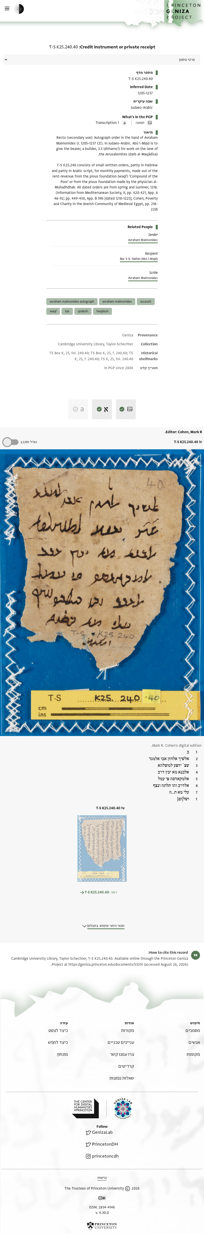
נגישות (102, 1177)
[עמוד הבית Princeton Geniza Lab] (119, 1108)
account (145, 302)
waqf (53, 311)
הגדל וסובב (28, 442)
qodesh (83, 311)
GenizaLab (102, 1132)
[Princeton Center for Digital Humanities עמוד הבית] (85, 1108)
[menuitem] (193, 1030)
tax (67, 311)
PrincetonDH (105, 1144)
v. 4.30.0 (102, 1212)
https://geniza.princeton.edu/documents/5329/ (105, 964)
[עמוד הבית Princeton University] (102, 1226)
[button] (184, 13)
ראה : (101, 892)
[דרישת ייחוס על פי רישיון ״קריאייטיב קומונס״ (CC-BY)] (102, 1199)
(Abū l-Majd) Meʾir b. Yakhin (139, 259)
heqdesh (102, 311)
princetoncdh (105, 1156)
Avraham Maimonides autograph (72, 302)
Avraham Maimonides (143, 240)
